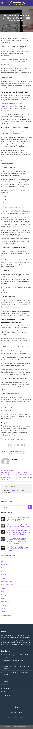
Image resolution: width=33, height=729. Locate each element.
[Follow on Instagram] (15, 707)
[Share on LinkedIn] (24, 445)
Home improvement (7, 585)
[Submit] (30, 507)
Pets (2, 598)
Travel (3, 612)
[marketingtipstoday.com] (16, 3)
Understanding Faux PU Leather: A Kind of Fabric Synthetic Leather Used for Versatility (8, 474)
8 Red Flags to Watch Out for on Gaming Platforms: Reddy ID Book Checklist (18, 548)
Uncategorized (6, 615)
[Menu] (2, 3)
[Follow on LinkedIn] (19, 707)
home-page (11, 439)
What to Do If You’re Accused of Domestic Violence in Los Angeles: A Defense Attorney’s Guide (18, 532)
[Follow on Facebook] (13, 707)
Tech (3, 608)
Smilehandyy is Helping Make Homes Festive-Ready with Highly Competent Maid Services (18, 519)
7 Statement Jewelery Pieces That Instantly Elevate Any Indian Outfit (18, 525)
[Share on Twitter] (14, 445)
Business (16, 13)
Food (3, 571)
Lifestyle (4, 595)
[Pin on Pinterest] (21, 445)
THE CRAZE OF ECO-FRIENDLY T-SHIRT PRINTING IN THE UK (24, 475)
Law (2, 591)
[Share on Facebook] (11, 445)
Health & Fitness (6, 581)
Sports (3, 605)
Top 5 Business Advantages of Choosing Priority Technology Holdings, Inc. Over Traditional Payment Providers (16, 540)
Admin (25, 25)
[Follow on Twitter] (17, 707)
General (4, 578)
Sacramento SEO (8, 325)
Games (3, 575)
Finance (4, 568)
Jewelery (4, 588)
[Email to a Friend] (18, 445)
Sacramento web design (9, 106)
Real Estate (5, 601)
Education (4, 564)
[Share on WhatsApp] (8, 445)
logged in (15, 490)
